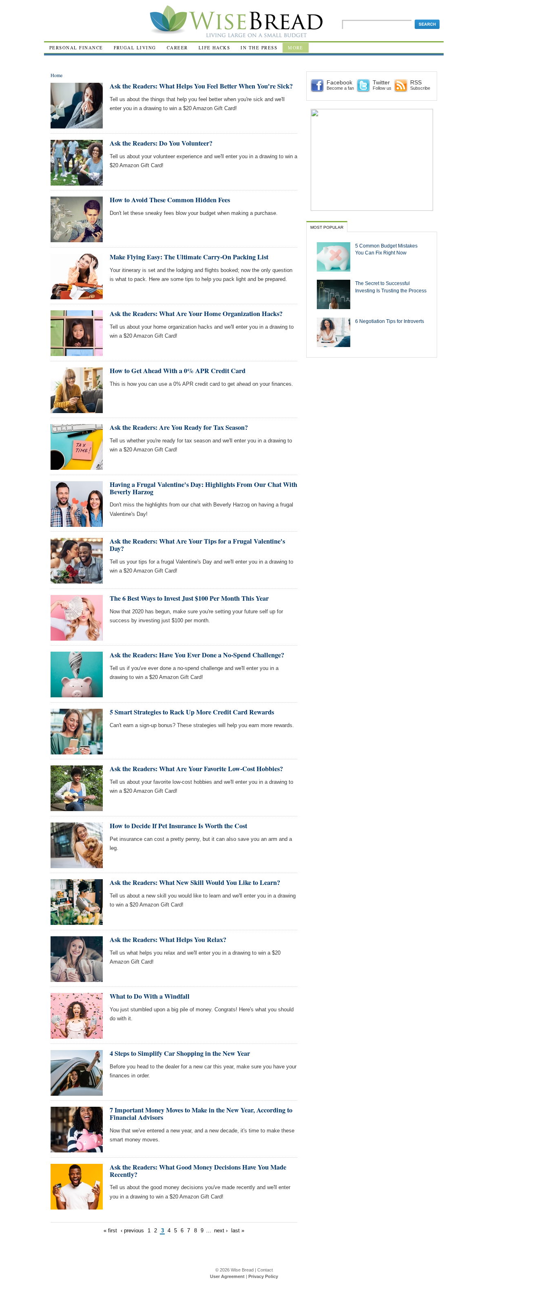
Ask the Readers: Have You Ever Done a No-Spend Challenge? (197, 655)
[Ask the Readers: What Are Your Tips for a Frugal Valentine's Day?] (77, 580)
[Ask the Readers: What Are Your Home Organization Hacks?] (77, 352)
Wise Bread (242, 1269)
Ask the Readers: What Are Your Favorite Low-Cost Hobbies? (196, 769)
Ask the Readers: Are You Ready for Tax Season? (179, 427)
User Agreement (227, 1276)
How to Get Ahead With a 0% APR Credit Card (177, 371)
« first (110, 1230)
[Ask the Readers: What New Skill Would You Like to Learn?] (77, 921)
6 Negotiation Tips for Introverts (389, 321)
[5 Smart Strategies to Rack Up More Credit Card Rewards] (77, 751)
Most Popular (326, 227)
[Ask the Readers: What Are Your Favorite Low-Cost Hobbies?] (77, 808)
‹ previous (132, 1230)
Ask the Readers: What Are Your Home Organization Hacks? (196, 313)
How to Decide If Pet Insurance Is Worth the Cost (178, 826)
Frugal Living (135, 47)
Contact (265, 1269)
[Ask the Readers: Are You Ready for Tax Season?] (77, 466)
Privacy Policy (263, 1276)
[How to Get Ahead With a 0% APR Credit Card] (77, 410)
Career (177, 47)
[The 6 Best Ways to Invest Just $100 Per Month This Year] (77, 637)
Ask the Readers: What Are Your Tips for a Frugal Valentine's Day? (197, 544)
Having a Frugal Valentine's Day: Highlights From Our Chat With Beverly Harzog (203, 488)
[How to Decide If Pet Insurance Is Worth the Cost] (77, 865)
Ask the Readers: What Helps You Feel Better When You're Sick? (201, 86)
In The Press (259, 47)
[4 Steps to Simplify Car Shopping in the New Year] (77, 1092)
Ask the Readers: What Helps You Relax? (168, 939)
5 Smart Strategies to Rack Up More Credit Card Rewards (192, 712)
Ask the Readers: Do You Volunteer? (161, 143)
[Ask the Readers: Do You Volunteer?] (77, 182)
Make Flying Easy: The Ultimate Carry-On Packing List (189, 257)
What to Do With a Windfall (150, 996)
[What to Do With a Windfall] (77, 1035)
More (295, 47)
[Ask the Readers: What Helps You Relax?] (77, 978)
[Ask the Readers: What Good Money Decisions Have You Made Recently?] (77, 1206)
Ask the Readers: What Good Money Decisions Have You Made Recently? (198, 1170)
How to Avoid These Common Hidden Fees (170, 200)
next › (221, 1230)
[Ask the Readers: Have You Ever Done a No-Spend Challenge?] (77, 694)
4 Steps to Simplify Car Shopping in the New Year (180, 1053)
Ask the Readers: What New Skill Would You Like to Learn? (195, 882)
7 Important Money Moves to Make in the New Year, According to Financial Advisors (201, 1113)
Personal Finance (76, 47)
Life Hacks (214, 47)
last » (237, 1230)
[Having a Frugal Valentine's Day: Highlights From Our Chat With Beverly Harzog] (77, 523)
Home (56, 75)
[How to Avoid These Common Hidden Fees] (77, 239)
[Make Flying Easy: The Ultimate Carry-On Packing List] (77, 296)
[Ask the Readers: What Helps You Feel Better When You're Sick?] (77, 125)
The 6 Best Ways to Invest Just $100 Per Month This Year (189, 598)
